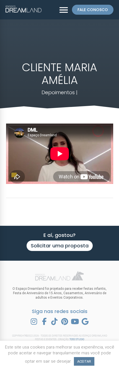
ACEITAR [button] (84, 361)
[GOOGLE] (85, 321)
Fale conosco (92, 9)
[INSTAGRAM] (34, 321)
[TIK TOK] (54, 321)
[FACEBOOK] (44, 321)
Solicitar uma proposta (60, 245)
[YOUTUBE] (75, 321)
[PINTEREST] (64, 321)
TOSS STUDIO (76, 339)
